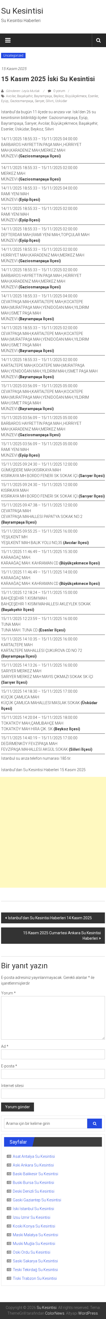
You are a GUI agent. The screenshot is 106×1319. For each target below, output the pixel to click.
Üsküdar (61, 101)
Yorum (8, 993)
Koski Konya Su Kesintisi (34, 1226)
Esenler (93, 96)
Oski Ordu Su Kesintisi (31, 1252)
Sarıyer (39, 101)
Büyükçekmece (75, 96)
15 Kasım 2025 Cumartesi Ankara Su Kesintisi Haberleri (62, 936)
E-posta (9, 1066)
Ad (4, 1046)
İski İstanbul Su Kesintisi (33, 1209)
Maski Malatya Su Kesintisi (35, 1235)
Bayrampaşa (43, 96)
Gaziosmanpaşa (21, 101)
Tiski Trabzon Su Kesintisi (35, 1278)
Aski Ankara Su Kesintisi (33, 1165)
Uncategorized (13, 55)
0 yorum (58, 91)
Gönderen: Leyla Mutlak (22, 91)
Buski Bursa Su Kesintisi (33, 1182)
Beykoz (59, 96)
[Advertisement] (53, 832)
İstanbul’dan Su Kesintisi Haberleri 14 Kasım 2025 (50, 918)
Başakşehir (24, 96)
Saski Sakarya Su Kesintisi (35, 1261)
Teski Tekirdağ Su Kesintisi (35, 1270)
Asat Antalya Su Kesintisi (34, 1156)
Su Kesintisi (22, 11)
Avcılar (10, 96)
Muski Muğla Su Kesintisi (34, 1243)
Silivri (50, 101)
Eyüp (4, 101)
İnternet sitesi (12, 1085)
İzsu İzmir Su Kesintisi (31, 1217)
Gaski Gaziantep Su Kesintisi (37, 1200)
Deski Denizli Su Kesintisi (33, 1191)
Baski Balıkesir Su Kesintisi (35, 1174)
